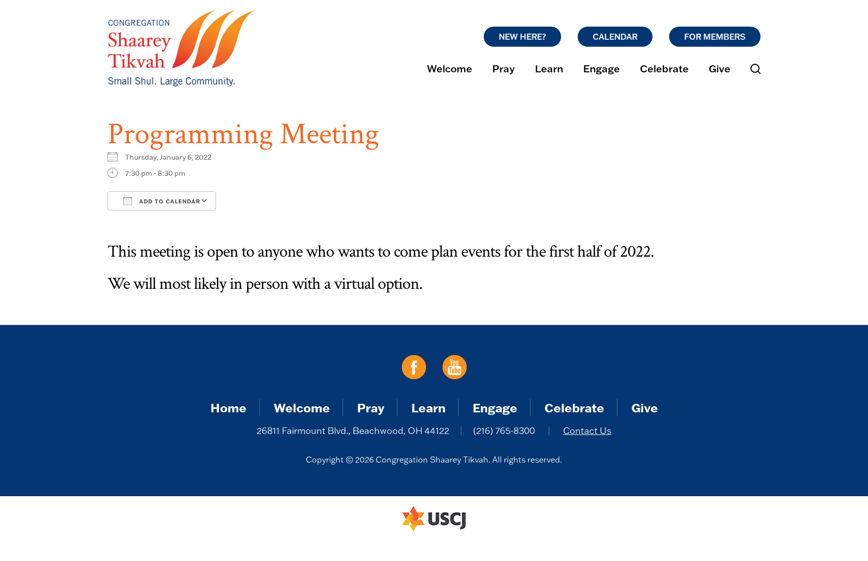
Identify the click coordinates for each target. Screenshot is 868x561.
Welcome (449, 68)
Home (228, 407)
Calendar (615, 37)
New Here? (522, 37)
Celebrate (664, 68)
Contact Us (587, 430)
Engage (601, 68)
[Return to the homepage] (181, 48)
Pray (503, 68)
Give (719, 68)
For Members (714, 37)
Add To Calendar (168, 201)
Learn (549, 68)
